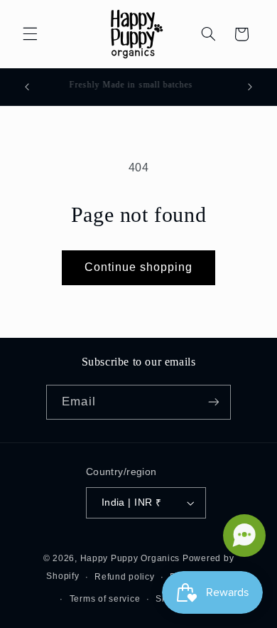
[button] (29, 34)
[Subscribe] (213, 402)
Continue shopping (139, 267)
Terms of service (105, 599)
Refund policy (124, 577)
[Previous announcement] (27, 86)
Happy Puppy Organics (130, 558)
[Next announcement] (250, 86)
